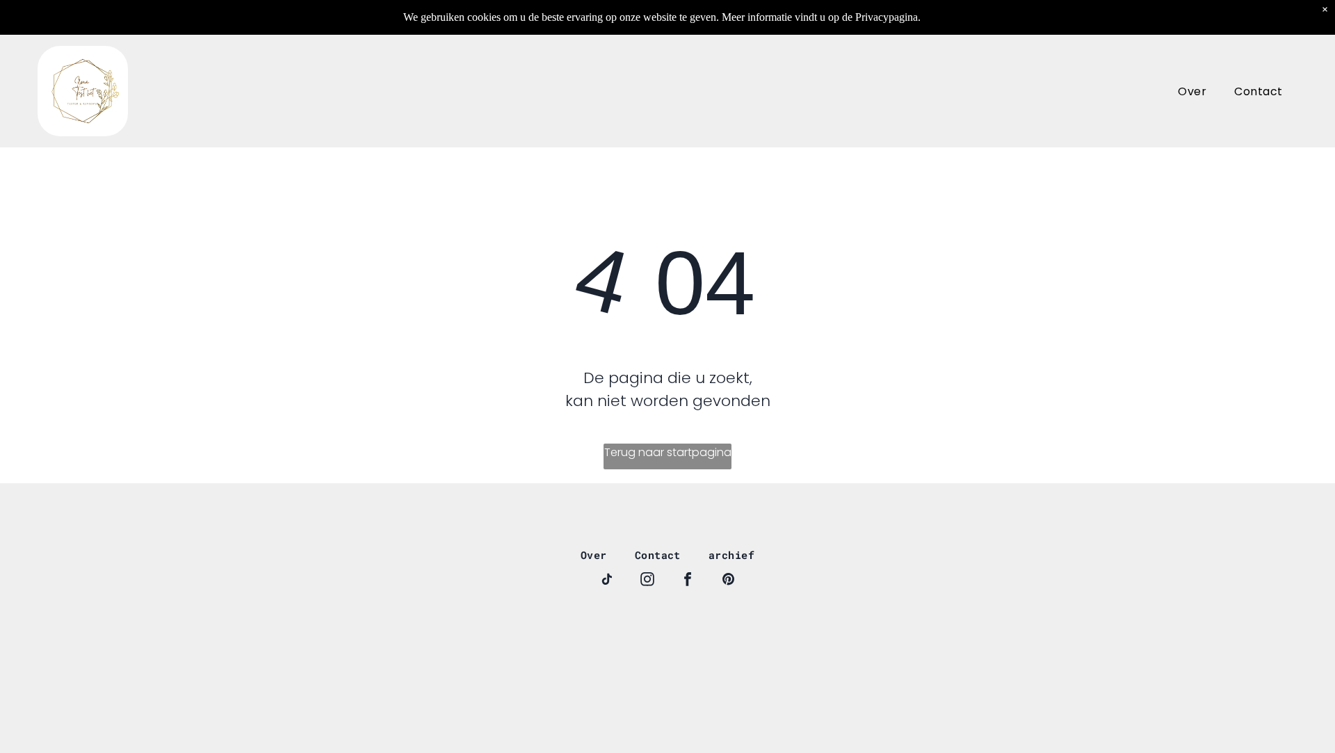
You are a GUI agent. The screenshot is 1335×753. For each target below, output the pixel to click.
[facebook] (687, 581)
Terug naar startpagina (667, 452)
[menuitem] (1192, 91)
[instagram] (647, 581)
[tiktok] (607, 581)
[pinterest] (728, 581)
